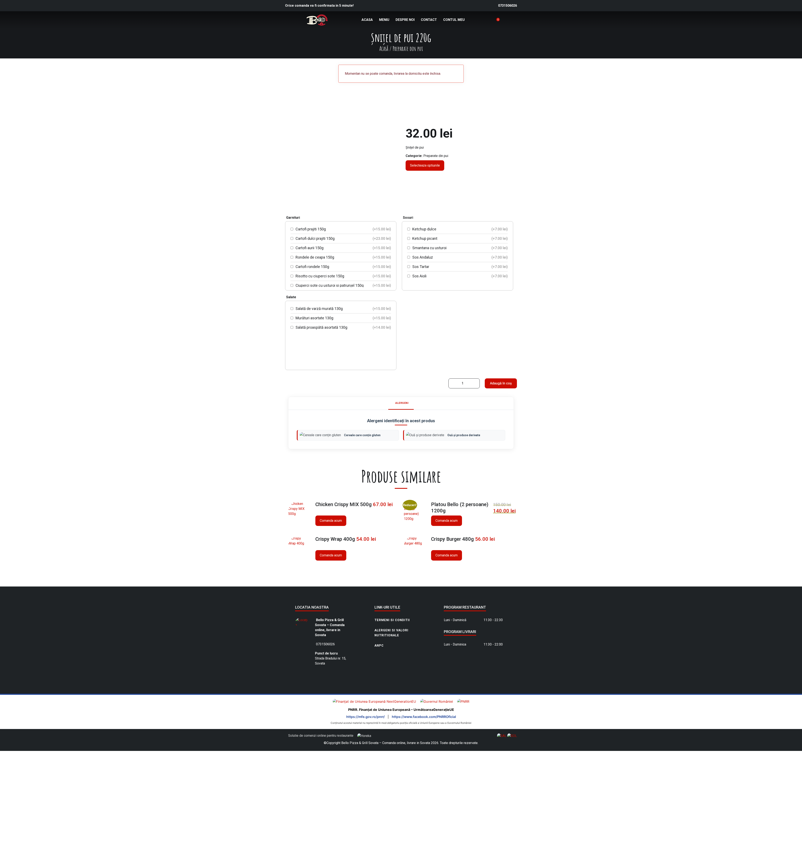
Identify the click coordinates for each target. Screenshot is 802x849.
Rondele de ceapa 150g (343, 257)
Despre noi (405, 20)
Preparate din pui (435, 156)
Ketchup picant (459, 238)
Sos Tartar (459, 266)
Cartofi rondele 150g (343, 266)
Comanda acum (331, 521)
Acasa (367, 20)
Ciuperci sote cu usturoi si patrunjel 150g (343, 285)
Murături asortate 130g (343, 318)
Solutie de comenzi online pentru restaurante (321, 736)
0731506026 (507, 6)
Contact (429, 20)
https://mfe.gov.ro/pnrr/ (366, 717)
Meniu (384, 20)
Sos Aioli (459, 276)
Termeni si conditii (392, 620)
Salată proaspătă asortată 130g (343, 327)
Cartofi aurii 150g (343, 248)
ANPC (379, 645)
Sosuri (408, 218)
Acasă (383, 48)
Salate (291, 297)
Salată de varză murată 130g (343, 308)
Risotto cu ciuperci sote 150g (343, 276)
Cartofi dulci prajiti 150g (343, 238)
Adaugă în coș (501, 383)
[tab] (401, 403)
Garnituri (293, 218)
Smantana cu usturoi (459, 248)
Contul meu (454, 20)
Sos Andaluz (459, 257)
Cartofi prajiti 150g (343, 229)
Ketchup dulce (459, 229)
